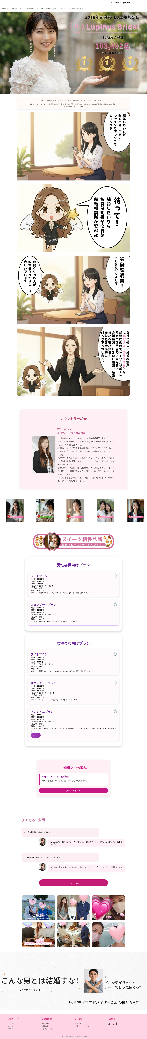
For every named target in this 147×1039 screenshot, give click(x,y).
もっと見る (73, 883)
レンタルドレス (47, 1029)
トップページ (116, 3)
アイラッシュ (13, 1023)
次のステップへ (73, 791)
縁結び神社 (46, 1023)
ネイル (10, 1026)
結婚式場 (45, 1026)
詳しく (35, 735)
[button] (134, 510)
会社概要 (78, 1023)
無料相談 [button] (126, 3)
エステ (10, 1029)
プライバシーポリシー (83, 1026)
